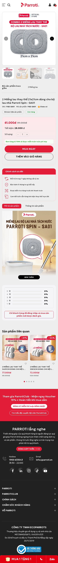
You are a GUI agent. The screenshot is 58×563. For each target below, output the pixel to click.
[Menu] (3, 5)
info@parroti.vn (44, 460)
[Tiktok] (37, 471)
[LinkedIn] (21, 471)
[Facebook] (12, 471)
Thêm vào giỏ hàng (29, 156)
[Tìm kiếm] (8, 5)
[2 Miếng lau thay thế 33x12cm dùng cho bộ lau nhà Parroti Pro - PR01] (43, 347)
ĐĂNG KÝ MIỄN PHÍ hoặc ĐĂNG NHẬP (29, 406)
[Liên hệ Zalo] (52, 559)
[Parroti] (30, 5)
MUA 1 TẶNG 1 (21, 559)
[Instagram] (29, 471)
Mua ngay (29, 149)
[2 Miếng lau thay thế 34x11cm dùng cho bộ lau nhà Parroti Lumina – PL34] (15, 347)
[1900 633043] (41, 559)
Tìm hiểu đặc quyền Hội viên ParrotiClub (29, 413)
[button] (6, 39)
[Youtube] (45, 471)
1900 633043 (16, 460)
